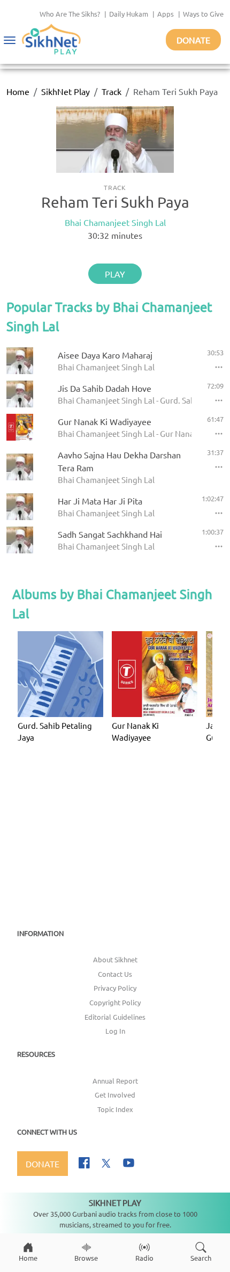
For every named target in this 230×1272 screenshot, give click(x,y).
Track (111, 91)
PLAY (115, 273)
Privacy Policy (115, 987)
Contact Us (115, 973)
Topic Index (115, 1109)
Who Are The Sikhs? (70, 13)
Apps (165, 13)
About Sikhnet (115, 959)
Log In (115, 1030)
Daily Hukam (128, 13)
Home (17, 91)
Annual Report (115, 1080)
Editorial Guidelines (115, 1016)
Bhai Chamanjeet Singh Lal (115, 222)
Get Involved (115, 1094)
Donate (193, 39)
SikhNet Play (65, 91)
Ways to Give (203, 13)
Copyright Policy (115, 1002)
